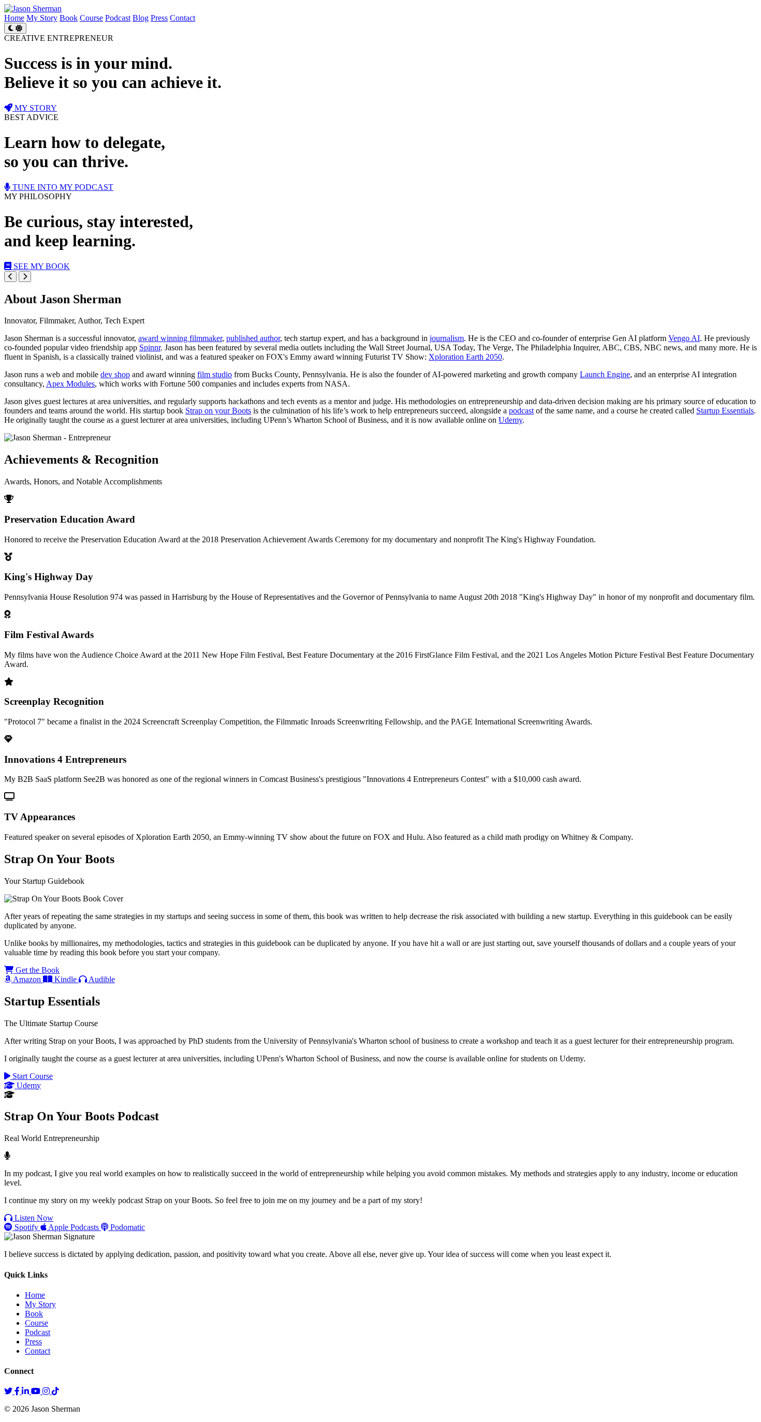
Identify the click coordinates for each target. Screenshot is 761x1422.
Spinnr (149, 347)
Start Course (31, 1076)
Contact (182, 17)
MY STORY (34, 107)
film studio (214, 374)
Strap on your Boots (218, 410)
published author (253, 338)
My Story (41, 17)
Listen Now (32, 1217)
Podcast (117, 17)
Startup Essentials (725, 410)
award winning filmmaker (180, 338)
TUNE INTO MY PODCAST (61, 187)
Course (91, 17)
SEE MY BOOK (40, 266)
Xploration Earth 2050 (465, 356)
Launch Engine (605, 374)
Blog (141, 17)
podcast (521, 410)
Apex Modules (70, 383)
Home (14, 17)
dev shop (115, 374)
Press (159, 17)
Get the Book (36, 970)
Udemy (510, 420)
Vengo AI (684, 338)
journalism (447, 338)
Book (69, 17)
